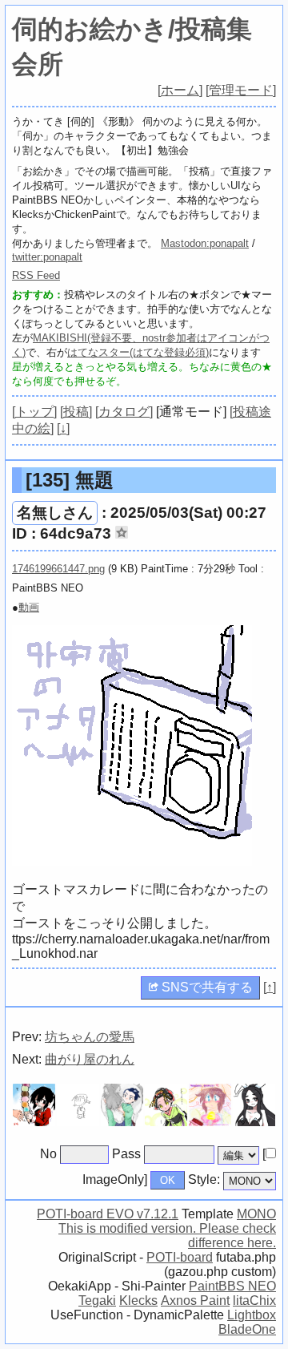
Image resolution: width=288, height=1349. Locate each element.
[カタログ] (124, 411)
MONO (256, 1214)
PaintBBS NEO (232, 1286)
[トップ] (34, 411)
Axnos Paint (195, 1300)
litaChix (254, 1300)
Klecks (138, 1300)
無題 (70, 480)
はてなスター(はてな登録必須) (138, 352)
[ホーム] (180, 90)
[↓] (63, 428)
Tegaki (97, 1300)
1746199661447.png (58, 569)
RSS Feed (36, 275)
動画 (28, 607)
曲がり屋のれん (89, 1059)
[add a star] (121, 532)
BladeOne (247, 1329)
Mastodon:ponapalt (205, 243)
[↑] (269, 987)
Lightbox (251, 1315)
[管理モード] (241, 90)
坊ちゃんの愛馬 (89, 1037)
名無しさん (55, 512)
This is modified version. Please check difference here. (167, 1236)
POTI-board (179, 1257)
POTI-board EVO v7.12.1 (107, 1214)
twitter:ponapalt (47, 257)
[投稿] (76, 411)
